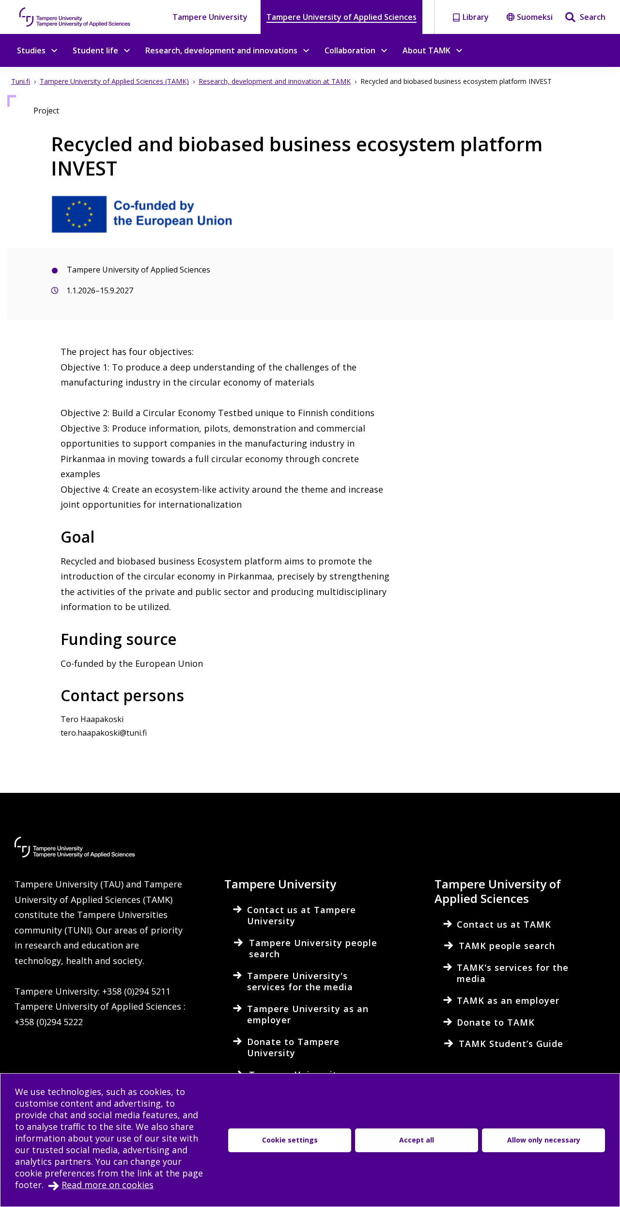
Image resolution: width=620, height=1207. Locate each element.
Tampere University (210, 17)
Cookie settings (290, 1139)
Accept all (416, 1139)
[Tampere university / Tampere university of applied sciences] (75, 17)
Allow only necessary (543, 1139)
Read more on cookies (108, 1185)
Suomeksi (535, 17)
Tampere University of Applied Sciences (341, 17)
